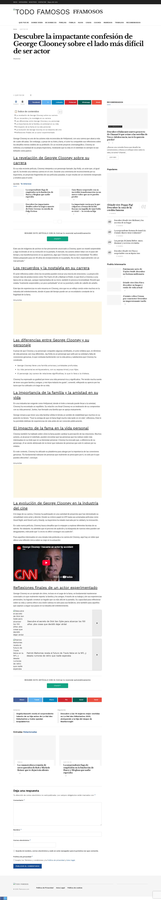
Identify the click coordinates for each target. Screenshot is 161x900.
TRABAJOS (119, 22)
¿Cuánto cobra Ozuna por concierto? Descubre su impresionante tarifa (135, 298)
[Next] (60, 221)
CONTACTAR (42, 2)
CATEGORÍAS (23, 2)
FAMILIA (72, 22)
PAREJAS (62, 22)
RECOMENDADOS (133, 22)
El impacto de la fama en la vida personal (33, 127)
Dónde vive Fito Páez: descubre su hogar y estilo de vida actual (133, 285)
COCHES (97, 22)
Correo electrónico (22, 840)
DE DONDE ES (50, 22)
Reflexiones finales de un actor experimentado (35, 133)
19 (73, 199)
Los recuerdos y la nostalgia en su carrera (33, 118)
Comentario (19, 800)
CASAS (88, 22)
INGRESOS (108, 22)
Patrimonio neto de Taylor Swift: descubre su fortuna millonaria (134, 271)
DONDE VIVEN (37, 22)
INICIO (15, 2)
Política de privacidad (23, 856)
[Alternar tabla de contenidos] (59, 112)
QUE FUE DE (24, 22)
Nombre (17, 830)
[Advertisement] (80, 76)
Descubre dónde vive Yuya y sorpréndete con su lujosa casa (127, 252)
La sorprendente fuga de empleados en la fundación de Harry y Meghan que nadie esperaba (39, 193)
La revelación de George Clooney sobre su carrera (36, 115)
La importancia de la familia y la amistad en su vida (37, 124)
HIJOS (80, 22)
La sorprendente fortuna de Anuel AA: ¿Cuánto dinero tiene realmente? (130, 232)
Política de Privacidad (44, 888)
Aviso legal (70, 860)
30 (20, 773)
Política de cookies (75, 888)
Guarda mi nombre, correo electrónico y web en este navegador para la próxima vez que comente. (57, 851)
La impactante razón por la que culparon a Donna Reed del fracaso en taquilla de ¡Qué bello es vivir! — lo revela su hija (86, 207)
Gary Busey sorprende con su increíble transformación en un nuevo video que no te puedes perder (86, 193)
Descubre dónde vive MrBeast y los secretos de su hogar (129, 221)
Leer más (112, 157)
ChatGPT (57, 239)
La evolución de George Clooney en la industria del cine (39, 130)
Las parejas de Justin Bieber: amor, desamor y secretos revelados (128, 242)
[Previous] (55, 221)
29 (28, 199)
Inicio (15, 29)
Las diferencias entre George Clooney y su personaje (38, 121)
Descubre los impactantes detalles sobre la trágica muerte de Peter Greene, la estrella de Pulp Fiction (40, 207)
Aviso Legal (60, 888)
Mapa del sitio (53, 2)
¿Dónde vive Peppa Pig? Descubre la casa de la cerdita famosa (120, 208)
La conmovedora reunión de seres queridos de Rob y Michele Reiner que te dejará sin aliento (33, 767)
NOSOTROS (33, 2)
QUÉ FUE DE (24, 29)
